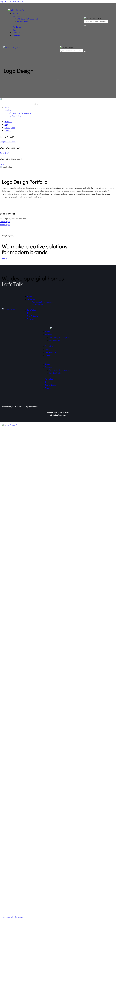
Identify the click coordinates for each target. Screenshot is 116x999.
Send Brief (4, 153)
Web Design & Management (60, 337)
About (47, 331)
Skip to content (6, 1)
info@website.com (8, 141)
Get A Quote (50, 352)
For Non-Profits (55, 340)
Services (48, 334)
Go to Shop (4, 164)
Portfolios (49, 346)
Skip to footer (17, 1)
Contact (48, 355)
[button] (58, 361)
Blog (46, 349)
